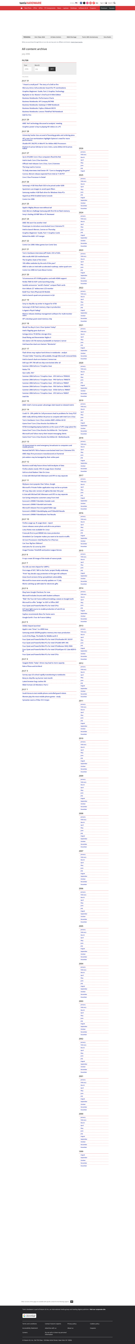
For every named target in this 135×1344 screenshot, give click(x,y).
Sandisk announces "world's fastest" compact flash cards (43, 285)
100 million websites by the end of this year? (39, 263)
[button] (111, 3)
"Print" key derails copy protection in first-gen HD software (44, 574)
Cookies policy (94, 1324)
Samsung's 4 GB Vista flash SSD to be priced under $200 (43, 185)
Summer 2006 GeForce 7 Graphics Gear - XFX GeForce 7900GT (45, 383)
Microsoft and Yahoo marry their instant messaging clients (44, 433)
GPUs (40, 8)
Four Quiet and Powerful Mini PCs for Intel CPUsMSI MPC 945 (45, 643)
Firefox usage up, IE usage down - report (37, 523)
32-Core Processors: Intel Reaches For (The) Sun (40, 540)
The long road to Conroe (31, 167)
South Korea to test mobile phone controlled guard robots (44, 693)
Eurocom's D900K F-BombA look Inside (37, 504)
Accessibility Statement (30, 1328)
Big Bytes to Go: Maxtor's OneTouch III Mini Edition (41, 95)
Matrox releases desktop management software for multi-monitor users (47, 314)
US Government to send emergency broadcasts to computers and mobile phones (47, 446)
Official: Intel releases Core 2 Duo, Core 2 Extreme (41, 164)
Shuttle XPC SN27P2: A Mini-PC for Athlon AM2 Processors (44, 143)
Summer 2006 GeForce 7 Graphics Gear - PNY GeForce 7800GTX (46, 386)
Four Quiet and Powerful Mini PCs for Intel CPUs (40, 606)
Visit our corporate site (97, 1309)
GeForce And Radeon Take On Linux (36, 472)
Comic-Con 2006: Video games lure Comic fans (39, 245)
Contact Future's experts (53, 1324)
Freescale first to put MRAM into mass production (41, 533)
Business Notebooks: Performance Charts (38, 98)
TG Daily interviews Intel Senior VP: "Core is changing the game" (46, 170)
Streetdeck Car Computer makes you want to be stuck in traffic (46, 536)
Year (25, 65)
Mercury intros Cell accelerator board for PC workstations (44, 88)
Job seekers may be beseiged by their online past (40, 457)
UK (72, 1301)
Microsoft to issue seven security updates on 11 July (41, 580)
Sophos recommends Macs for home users (38, 614)
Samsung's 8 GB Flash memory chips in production (41, 307)
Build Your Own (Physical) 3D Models (36, 292)
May (82, 163)
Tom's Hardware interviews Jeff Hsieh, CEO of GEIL (41, 253)
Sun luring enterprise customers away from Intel (40, 498)
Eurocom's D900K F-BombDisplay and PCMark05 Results (43, 511)
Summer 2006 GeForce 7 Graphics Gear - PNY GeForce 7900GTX (46, 380)
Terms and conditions (29, 1324)
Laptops (65, 8)
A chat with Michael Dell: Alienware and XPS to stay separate (45, 476)
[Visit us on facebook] (81, 3)
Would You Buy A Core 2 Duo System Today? (39, 327)
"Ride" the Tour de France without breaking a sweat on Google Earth (48, 599)
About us (70, 1328)
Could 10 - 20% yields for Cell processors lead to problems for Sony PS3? (49, 413)
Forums (111, 8)
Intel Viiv (25, 396)
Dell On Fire (26, 115)
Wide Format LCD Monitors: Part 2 (35, 685)
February (83, 154)
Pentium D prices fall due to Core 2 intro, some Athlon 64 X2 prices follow (47, 148)
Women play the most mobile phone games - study (41, 697)
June (82, 165)
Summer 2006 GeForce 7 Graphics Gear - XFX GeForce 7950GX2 (46, 376)
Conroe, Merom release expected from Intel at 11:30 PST (43, 174)
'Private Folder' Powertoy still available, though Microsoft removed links (49, 356)
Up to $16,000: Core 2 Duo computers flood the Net (41, 157)
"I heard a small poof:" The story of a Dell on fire (40, 84)
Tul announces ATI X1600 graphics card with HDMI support (44, 278)
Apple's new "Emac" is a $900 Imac (35, 629)
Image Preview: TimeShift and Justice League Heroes (42, 550)
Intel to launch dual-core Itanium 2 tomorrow (39, 359)
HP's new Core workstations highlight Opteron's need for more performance (46, 139)
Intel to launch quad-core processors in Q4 (38, 295)
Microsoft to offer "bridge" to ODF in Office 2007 (40, 602)
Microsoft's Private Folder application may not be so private (44, 487)
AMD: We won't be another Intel (34, 223)
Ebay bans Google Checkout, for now (36, 592)
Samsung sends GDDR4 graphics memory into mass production (46, 633)
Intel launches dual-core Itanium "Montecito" (39, 344)
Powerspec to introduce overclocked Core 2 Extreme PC (43, 226)
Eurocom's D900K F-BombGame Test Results (39, 514)
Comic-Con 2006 (28, 199)
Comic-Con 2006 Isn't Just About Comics (37, 270)
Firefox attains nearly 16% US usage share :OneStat (41, 469)
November (84, 206)
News (59, 8)
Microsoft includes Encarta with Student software (41, 595)
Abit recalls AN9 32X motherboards (35, 256)
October (83, 203)
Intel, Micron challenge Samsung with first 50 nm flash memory (46, 211)
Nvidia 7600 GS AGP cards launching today (38, 282)
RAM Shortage (71, 37)
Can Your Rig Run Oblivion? (32, 543)
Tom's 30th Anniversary (90, 37)
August (83, 171)
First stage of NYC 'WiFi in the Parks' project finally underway (45, 570)
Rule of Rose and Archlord (32, 666)
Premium (104, 8)
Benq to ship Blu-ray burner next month (37, 678)
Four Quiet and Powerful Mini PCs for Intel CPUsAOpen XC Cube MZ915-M (49, 650)
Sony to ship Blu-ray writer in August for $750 (39, 304)
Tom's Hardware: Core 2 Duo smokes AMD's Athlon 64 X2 (44, 420)
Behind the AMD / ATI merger (33, 236)
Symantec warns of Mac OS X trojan (35, 700)
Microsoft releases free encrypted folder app (39, 508)
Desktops (73, 8)
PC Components (49, 8)
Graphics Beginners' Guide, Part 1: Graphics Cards (41, 233)
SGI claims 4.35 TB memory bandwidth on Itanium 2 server (44, 341)
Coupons (93, 8)
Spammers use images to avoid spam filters (38, 189)
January (83, 152)
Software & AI (83, 8)
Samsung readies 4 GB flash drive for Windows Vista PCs (43, 192)
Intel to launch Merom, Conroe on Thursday (38, 229)
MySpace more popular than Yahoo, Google (38, 484)
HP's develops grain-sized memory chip (37, 319)
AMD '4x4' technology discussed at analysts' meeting (42, 123)
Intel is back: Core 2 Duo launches (35, 160)
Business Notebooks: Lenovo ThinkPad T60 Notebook (42, 111)
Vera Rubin (107, 37)
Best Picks (28, 8)
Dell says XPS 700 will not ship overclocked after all (41, 363)
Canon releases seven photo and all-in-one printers (41, 526)
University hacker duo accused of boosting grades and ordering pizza (48, 135)
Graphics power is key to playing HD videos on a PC (41, 127)
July (82, 168)
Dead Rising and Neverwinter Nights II (36, 337)
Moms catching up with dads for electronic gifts (40, 584)
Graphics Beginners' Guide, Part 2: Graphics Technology (43, 91)
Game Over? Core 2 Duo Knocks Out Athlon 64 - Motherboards (45, 437)
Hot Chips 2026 (40, 37)
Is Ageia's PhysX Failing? (31, 310)
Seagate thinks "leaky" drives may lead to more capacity (43, 663)
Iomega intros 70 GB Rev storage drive (36, 334)
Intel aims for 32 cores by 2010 (33, 547)
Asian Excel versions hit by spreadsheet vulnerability (42, 577)
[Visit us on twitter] (84, 3)
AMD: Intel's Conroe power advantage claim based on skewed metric (48, 405)
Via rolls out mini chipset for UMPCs (35, 567)
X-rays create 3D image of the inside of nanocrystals (41, 558)
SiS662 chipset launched (31, 626)
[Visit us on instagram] (87, 3)
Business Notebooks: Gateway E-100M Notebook (40, 105)
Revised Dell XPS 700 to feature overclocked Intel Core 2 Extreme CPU (48, 450)
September (84, 200)
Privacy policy (72, 1324)
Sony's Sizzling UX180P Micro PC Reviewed (38, 214)
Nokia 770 (26, 369)
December (84, 208)
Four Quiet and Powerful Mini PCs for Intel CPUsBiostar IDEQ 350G (47, 646)
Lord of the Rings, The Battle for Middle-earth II (40, 636)
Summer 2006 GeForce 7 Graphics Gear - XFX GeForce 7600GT (45, 393)
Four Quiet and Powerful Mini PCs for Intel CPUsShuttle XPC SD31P (47, 639)
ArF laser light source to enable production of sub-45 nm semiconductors (43, 610)
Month (37, 65)
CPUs (35, 8)
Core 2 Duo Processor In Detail (33, 177)
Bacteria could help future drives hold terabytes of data (43, 465)
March (83, 157)
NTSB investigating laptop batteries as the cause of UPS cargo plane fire (49, 427)
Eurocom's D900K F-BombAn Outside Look (38, 501)
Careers (25, 1332)
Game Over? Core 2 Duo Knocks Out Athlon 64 (39, 423)
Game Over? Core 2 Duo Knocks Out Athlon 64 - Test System (45, 430)
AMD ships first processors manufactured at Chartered (43, 454)
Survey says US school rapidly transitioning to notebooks (43, 675)
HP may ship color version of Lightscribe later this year (43, 491)
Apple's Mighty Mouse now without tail (37, 207)
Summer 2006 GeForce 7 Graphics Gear (37, 366)
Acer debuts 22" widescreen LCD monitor (37, 288)
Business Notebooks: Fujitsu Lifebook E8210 (39, 108)
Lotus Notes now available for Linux (36, 530)
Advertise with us (50, 1328)
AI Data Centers (56, 37)
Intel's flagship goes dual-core (33, 330)
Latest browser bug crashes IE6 (34, 681)
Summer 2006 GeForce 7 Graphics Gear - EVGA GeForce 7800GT (46, 390)
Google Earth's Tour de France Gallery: (36, 617)
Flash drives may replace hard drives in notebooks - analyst (44, 352)
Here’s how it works (76, 42)
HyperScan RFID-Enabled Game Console (37, 196)
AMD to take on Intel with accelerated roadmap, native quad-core (47, 266)
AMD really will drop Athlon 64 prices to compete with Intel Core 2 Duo (48, 417)
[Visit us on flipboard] (94, 3)
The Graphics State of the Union (34, 260)
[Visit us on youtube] (90, 3)
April (82, 160)
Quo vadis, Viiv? (28, 373)
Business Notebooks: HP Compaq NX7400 (38, 101)
